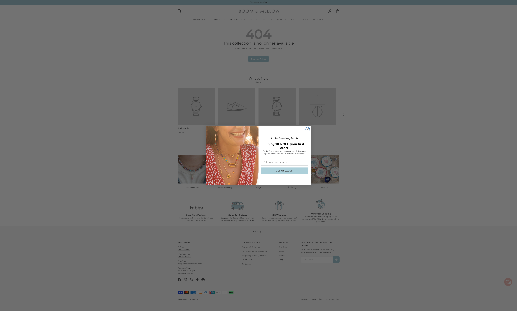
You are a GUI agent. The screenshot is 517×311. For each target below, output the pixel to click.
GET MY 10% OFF (285, 171)
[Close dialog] (308, 129)
